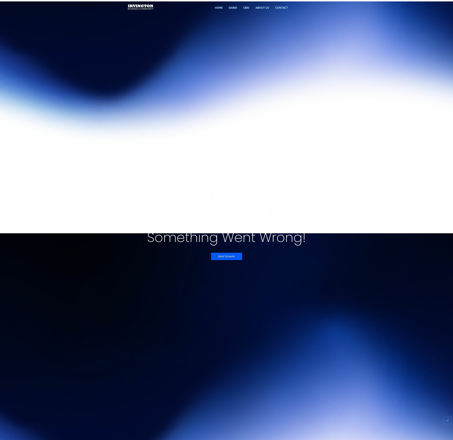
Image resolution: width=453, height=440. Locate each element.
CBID (246, 7)
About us (262, 7)
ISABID (233, 7)
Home (219, 7)
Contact (281, 7)
